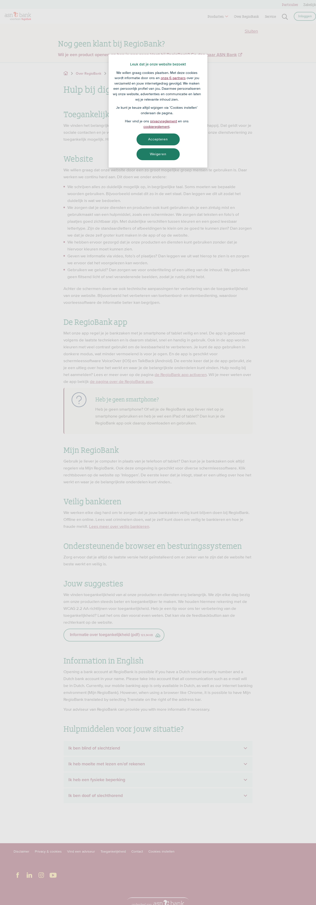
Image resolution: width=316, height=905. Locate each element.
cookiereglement (156, 127)
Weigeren (158, 154)
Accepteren (158, 139)
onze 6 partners (173, 78)
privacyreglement (163, 121)
